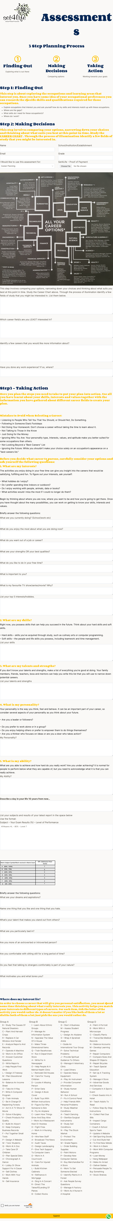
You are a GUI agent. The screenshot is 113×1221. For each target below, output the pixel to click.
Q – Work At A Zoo (11, 1146)
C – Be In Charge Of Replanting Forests (11, 1103)
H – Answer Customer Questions (12, 1058)
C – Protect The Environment (68, 1138)
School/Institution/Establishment (75, 145)
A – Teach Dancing (69, 1114)
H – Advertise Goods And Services (99, 1084)
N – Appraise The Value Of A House (42, 1039)
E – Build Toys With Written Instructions (40, 1100)
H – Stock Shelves (98, 1175)
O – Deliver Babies (98, 1165)
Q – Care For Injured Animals (40, 1163)
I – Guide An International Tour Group (72, 1046)
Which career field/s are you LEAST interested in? (26, 319)
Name (3, 145)
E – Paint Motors (68, 1152)
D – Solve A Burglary (11, 1114)
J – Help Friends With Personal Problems (70, 1103)
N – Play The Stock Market (69, 1132)
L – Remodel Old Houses (43, 1073)
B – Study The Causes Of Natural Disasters (13, 1026)
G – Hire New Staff (40, 1136)
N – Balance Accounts (100, 1044)
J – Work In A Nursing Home (41, 1132)
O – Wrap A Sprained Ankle (70, 1039)
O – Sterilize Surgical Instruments (70, 1119)
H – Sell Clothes (9, 1171)
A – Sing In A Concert (42, 1181)
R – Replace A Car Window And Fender (11, 1039)
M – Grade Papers (69, 1143)
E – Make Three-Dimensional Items (40, 1046)
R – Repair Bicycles (98, 1063)
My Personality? (8, 737)
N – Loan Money (97, 1156)
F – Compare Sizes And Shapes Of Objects (100, 1058)
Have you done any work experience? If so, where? (27, 367)
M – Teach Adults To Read (99, 1103)
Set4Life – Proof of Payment (73, 162)
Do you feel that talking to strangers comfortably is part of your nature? (37, 965)
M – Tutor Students (11, 1143)
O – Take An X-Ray (11, 1089)
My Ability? (5, 776)
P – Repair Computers (100, 1054)
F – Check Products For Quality (13, 1119)
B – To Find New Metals (101, 1143)
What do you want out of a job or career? (21, 540)
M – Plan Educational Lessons (12, 1077)
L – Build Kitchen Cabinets (39, 1170)
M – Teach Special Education (98, 1068)
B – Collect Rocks (40, 1194)
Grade (61, 153)
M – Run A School (69, 1095)
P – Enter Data (38, 1089)
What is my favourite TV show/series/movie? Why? (26, 585)
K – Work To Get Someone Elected (69, 1170)
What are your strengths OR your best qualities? (25, 551)
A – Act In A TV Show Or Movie (13, 1109)
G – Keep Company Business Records (11, 1128)
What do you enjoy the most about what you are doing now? (31, 529)
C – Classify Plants (98, 1035)
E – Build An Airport (11, 1124)
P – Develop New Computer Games (69, 1157)
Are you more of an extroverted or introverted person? (28, 942)
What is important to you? (13, 574)
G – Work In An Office (12, 1054)
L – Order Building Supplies (69, 1148)
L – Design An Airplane (71, 1035)
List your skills (7, 642)
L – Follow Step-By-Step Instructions (101, 1109)
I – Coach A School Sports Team (98, 1128)
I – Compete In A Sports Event (101, 1090)
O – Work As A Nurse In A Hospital (71, 1192)
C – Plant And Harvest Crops (12, 1033)
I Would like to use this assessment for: (20, 162)
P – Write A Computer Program (12, 1093)
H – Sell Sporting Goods (101, 1136)
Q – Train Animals (10, 1098)
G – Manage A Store (99, 1079)
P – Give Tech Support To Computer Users (41, 1151)
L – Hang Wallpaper (99, 1159)
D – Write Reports (10, 1063)
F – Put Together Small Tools (12, 1135)
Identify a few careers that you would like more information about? (34, 343)
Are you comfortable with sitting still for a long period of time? (32, 953)
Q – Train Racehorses (41, 1050)
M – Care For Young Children (40, 1077)
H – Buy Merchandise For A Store (72, 1163)
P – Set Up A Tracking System (100, 1074)
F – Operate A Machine (13, 1050)
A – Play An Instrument (71, 1079)
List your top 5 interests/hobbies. (17, 596)
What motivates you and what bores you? (21, 976)
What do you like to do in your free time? (21, 563)
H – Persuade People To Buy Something (101, 1170)
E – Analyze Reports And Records (13, 1046)
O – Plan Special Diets (12, 1156)
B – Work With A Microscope (97, 1030)
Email (3, 153)
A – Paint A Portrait (99, 1025)
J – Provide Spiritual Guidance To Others (70, 1058)
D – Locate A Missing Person (41, 1084)
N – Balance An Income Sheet (13, 1084)
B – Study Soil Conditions (67, 1125)
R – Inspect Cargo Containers (98, 1122)
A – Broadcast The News (43, 1140)
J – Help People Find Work (11, 1068)
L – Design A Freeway (12, 1073)
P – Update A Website (100, 1133)
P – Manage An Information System (40, 1033)
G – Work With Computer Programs (101, 1151)
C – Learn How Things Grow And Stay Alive (41, 1116)
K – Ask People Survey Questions (71, 1183)
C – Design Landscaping (43, 1146)
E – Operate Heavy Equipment (69, 1074)
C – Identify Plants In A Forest (71, 1176)
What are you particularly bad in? (17, 931)
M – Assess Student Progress (70, 1030)
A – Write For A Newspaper (38, 1062)
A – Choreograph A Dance (11, 1160)
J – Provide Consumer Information (71, 1084)
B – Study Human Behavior (69, 1090)
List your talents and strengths (16, 681)
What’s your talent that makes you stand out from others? (30, 920)
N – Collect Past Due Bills (99, 1116)
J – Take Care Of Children (10, 1151)
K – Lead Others (68, 1070)
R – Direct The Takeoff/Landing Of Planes (40, 1187)
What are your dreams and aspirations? (20, 897)
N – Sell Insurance (10, 1181)
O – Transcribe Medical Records (100, 1039)
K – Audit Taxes (39, 1143)
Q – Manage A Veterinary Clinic (72, 1065)
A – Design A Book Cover (40, 1093)
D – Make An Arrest (99, 1162)
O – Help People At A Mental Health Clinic (41, 1068)
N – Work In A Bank (99, 1146)
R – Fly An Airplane (40, 1111)
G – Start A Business (70, 1025)
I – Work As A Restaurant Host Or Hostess (43, 1122)
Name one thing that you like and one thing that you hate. (30, 908)
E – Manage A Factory (71, 1187)
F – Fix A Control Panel (71, 1098)
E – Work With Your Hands (11, 1176)
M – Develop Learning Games (100, 1049)
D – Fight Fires (38, 1127)
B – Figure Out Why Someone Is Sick (40, 1106)
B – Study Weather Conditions (69, 1109)
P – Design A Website (12, 1140)
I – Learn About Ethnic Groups (41, 1026)
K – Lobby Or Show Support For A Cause (12, 1167)
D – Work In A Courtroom (38, 1157)
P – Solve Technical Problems (69, 1052)
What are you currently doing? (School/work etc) (25, 517)
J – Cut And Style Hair (100, 1140)
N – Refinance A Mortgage (39, 1176)
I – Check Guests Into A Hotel (100, 1097)
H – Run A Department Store (41, 1055)
